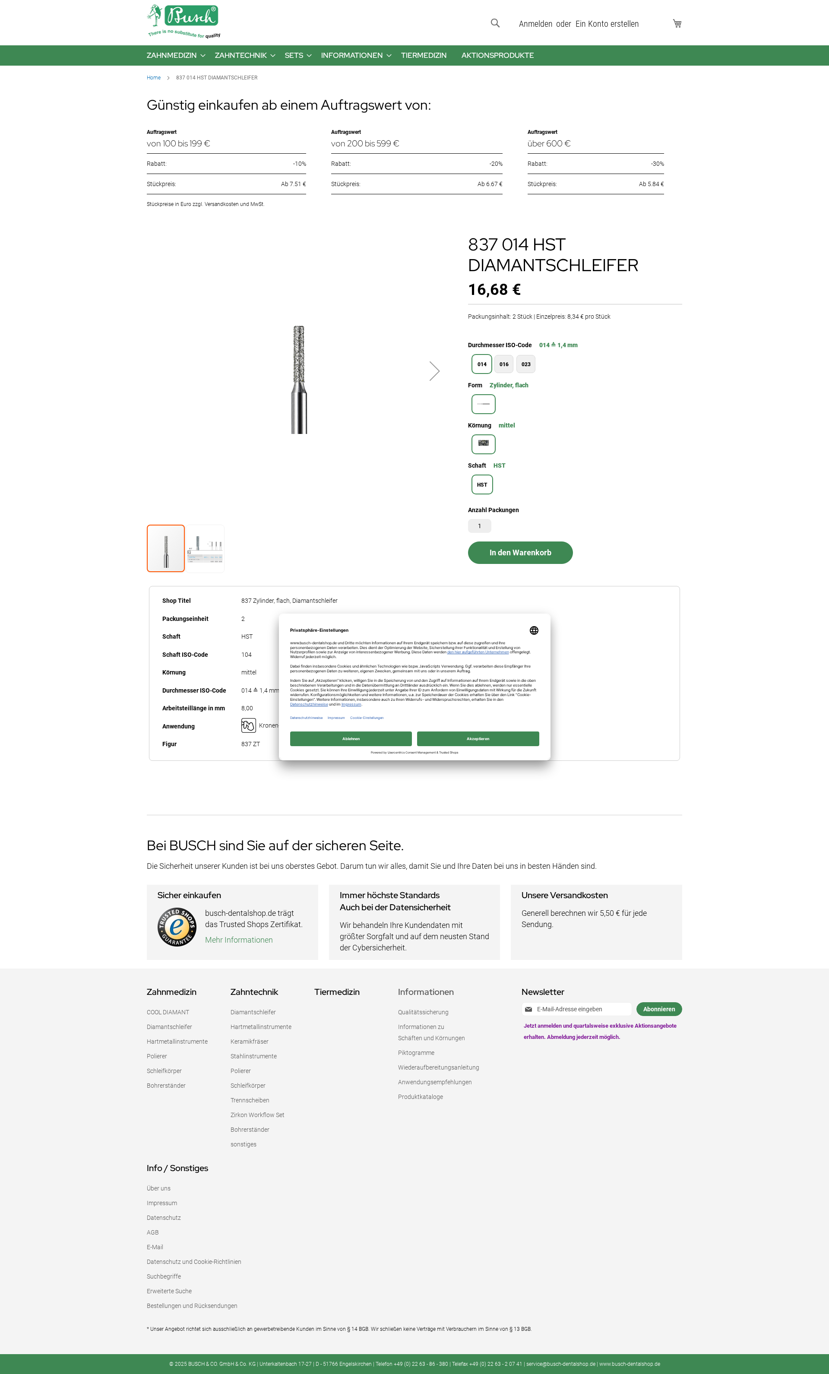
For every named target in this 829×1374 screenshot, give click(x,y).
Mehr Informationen (239, 939)
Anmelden (536, 24)
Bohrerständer (166, 1085)
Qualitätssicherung (423, 1012)
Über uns (159, 1188)
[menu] (414, 55)
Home (154, 78)
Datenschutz (164, 1217)
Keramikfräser (250, 1041)
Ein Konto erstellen (607, 24)
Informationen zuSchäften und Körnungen (431, 1032)
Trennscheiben (250, 1100)
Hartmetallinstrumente (177, 1041)
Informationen (426, 991)
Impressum (162, 1203)
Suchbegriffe (164, 1276)
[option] (483, 404)
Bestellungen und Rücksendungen (192, 1305)
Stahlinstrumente (254, 1056)
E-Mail (155, 1247)
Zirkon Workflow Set (258, 1114)
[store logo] (183, 21)
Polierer (157, 1056)
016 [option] (504, 364)
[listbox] (575, 365)
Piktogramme (416, 1052)
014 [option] (482, 364)
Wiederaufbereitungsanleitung (438, 1067)
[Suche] (496, 23)
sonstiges (243, 1144)
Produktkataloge (420, 1096)
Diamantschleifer (169, 1026)
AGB (153, 1232)
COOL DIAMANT (168, 1012)
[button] (435, 371)
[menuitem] (174, 55)
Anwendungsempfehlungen (435, 1082)
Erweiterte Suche (169, 1291)
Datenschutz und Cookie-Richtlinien (194, 1261)
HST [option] (482, 485)
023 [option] (526, 364)
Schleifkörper (164, 1070)
